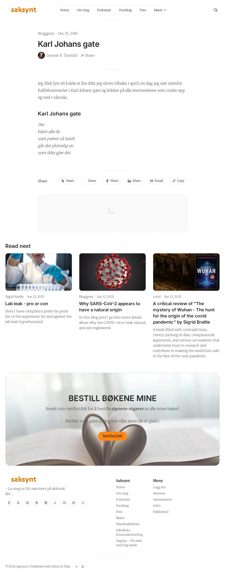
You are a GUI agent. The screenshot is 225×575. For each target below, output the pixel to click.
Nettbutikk (113, 436)
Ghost (55, 566)
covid (157, 297)
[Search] (216, 10)
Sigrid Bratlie (14, 297)
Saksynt (22, 566)
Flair (67, 566)
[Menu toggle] (165, 10)
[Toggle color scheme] (80, 566)
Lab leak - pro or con (26, 303)
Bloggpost (46, 33)
